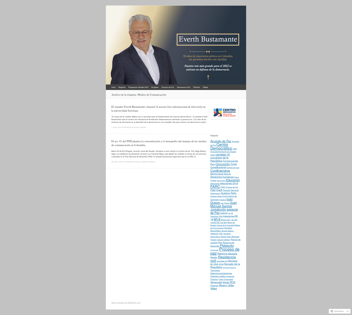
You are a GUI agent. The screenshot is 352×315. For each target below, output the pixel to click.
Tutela (220, 279)
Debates (145, 161)
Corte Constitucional (223, 165)
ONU (221, 233)
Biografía (122, 87)
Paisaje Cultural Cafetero (220, 239)
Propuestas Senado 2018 (138, 87)
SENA (221, 264)
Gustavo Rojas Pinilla (218, 196)
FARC (215, 186)
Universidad (228, 279)
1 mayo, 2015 (116, 127)
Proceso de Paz (167, 87)
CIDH (235, 149)
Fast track (216, 190)
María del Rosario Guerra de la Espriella (222, 224)
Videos (205, 87)
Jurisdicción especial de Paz (224, 211)
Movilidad (228, 228)
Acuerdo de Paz (220, 141)
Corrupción (223, 164)
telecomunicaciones (221, 273)
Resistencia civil (223, 258)
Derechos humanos (222, 177)
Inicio (113, 87)
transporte (230, 276)
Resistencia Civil (183, 87)
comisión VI (223, 154)
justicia (223, 213)
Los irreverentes (227, 216)
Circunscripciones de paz (220, 151)
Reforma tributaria (227, 253)
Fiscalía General (231, 190)
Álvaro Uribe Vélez (222, 286)
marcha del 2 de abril (218, 222)
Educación (233, 180)
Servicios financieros (229, 268)
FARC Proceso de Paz (229, 187)
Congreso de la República (219, 159)
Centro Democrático (221, 146)
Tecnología (215, 270)
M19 (217, 219)
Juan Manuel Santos (223, 204)
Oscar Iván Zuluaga (229, 236)
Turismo (214, 279)
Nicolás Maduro (228, 231)
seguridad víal (222, 261)
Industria (222, 199)
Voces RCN (228, 282)
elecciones (215, 183)
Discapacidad (221, 181)
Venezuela (216, 282)
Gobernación (215, 193)
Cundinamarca (220, 170)
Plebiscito (227, 245)
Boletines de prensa (131, 127)
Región (214, 257)
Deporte (227, 174)
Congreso (155, 87)
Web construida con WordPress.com (126, 302)
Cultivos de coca (232, 167)
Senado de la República (225, 265)
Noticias (143, 127)
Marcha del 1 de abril (229, 219)
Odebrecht (214, 233)
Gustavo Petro (229, 193)
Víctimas (214, 285)
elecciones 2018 (229, 183)
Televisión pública (218, 276)
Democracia (216, 173)
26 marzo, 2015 (117, 161)
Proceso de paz (225, 251)
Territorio (196, 87)
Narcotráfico (215, 230)
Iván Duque (224, 203)
